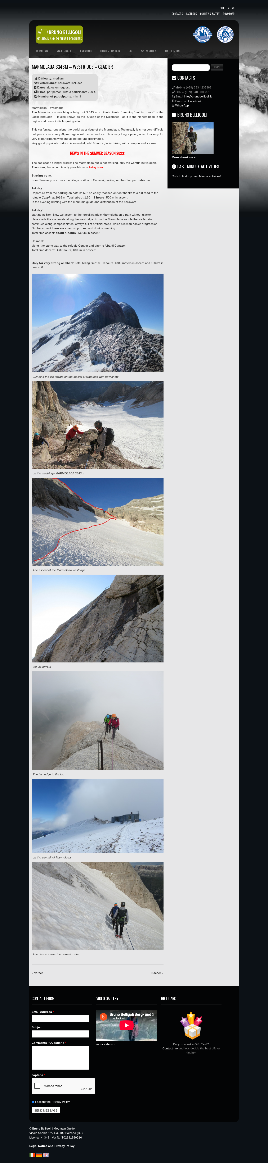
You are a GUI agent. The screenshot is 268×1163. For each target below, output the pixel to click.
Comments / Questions (49, 1042)
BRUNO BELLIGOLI (192, 114)
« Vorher (37, 973)
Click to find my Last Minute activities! (196, 176)
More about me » (184, 157)
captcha (38, 1075)
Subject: (38, 1027)
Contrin (46, 197)
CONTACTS (186, 77)
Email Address (43, 1011)
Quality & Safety (210, 14)
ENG (232, 8)
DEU (222, 8)
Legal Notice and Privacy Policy (52, 1146)
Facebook (191, 14)
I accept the (52, 1101)
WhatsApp (181, 105)
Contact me (170, 1048)
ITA (227, 8)
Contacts (177, 14)
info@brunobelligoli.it (198, 96)
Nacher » (157, 973)
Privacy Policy (61, 1101)
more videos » (105, 1044)
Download (228, 14)
